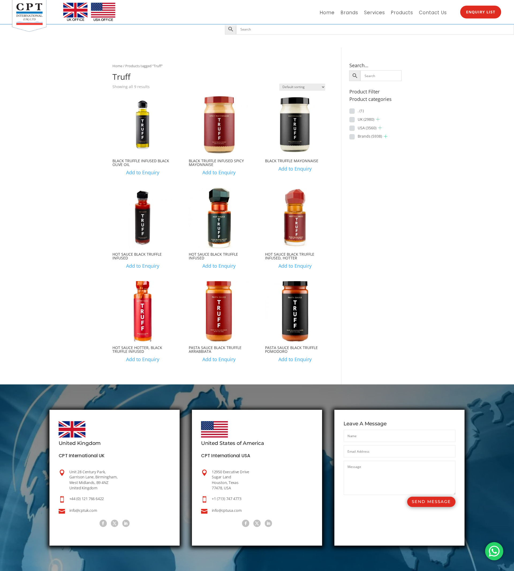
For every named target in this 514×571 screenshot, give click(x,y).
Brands (349, 13)
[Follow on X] (114, 523)
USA (367, 127)
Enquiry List (480, 11)
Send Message (431, 502)
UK (366, 119)
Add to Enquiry (142, 172)
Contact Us (433, 13)
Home (327, 13)
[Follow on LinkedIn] (126, 523)
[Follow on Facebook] (103, 523)
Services (374, 13)
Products (402, 13)
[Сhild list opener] (378, 119)
